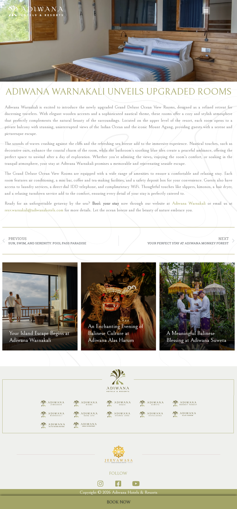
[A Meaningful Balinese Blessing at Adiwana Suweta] (197, 306)
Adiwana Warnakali (189, 203)
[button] (206, 10)
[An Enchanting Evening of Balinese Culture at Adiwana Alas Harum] (118, 306)
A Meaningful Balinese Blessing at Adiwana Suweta (196, 337)
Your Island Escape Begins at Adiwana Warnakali (39, 337)
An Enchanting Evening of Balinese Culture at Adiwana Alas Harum (115, 333)
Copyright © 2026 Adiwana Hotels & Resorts (118, 492)
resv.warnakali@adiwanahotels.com (34, 210)
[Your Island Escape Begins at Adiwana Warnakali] (40, 306)
